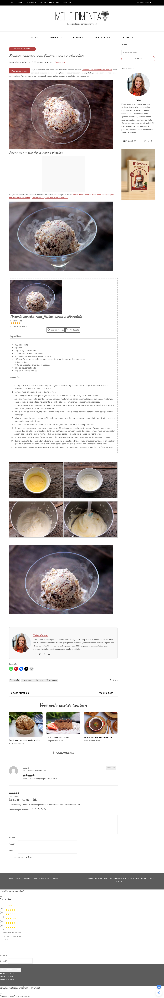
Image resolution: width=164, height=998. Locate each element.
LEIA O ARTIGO (129, 141)
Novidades (31, 2)
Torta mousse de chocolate (57, 737)
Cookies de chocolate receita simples (24, 740)
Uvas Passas (52, 680)
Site (11, 851)
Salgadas (54, 37)
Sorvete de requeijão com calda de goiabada (50, 197)
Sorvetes (25, 49)
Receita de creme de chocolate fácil (99, 737)
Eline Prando (40, 635)
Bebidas (77, 37)
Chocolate (14, 680)
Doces (33, 37)
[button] (11, 323)
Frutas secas (27, 680)
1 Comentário (59, 62)
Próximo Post (106, 693)
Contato (67, 2)
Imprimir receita (57, 330)
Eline (138, 99)
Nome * (3, 955)
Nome (12, 837)
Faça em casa (101, 37)
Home (11, 2)
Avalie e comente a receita (10, 970)
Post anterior (21, 693)
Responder (111, 768)
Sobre (20, 2)
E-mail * (3, 961)
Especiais (126, 37)
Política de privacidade (49, 2)
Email (12, 844)
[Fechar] (1, 896)
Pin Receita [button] (74, 330)
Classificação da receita (19, 809)
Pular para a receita (19, 71)
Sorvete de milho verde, (81, 194)
